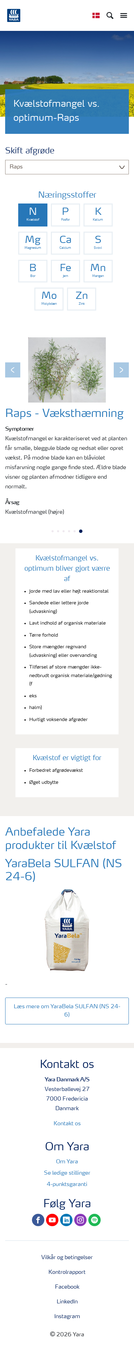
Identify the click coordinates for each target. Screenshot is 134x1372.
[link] (32, 215)
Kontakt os (67, 1124)
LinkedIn (67, 1302)
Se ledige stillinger (67, 1173)
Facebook (67, 1287)
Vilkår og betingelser (67, 1257)
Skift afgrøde (29, 151)
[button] (12, 369)
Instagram (67, 1316)
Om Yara (67, 1162)
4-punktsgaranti (67, 1184)
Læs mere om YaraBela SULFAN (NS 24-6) (67, 1011)
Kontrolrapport (67, 1272)
